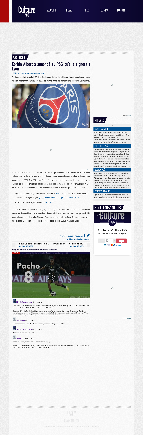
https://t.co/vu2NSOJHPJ (69, 197)
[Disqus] (51, 324)
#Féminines (69, 239)
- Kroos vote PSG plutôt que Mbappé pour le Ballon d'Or (113, 154)
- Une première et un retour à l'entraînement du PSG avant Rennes (117, 183)
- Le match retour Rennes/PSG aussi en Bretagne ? (113, 185)
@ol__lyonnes (44, 197)
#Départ (87, 239)
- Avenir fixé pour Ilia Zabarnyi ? (107, 137)
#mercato (55, 197)
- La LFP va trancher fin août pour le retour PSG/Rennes (114, 166)
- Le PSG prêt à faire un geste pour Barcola (110, 163)
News (69, 10)
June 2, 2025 (48, 202)
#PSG (58, 193)
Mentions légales (49, 426)
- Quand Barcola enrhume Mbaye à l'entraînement (114, 178)
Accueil (52, 10)
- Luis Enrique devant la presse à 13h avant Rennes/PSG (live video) (117, 135)
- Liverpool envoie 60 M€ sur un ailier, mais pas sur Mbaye (115, 156)
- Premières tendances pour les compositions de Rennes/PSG (116, 151)
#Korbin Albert (78, 239)
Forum (121, 10)
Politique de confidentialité (65, 426)
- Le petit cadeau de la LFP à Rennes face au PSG (112, 161)
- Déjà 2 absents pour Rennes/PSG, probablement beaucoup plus (116, 173)
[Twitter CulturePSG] (68, 420)
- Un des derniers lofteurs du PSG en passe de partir (113, 142)
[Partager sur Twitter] (88, 236)
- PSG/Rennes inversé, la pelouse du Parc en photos (113, 197)
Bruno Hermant (39, 73)
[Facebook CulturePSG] (64, 420)
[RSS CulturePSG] (77, 420)
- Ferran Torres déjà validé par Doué (109, 175)
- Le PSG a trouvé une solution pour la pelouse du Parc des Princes (117, 187)
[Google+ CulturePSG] (72, 420)
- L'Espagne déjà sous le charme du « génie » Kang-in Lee (115, 180)
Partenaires (95, 426)
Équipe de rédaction (83, 426)
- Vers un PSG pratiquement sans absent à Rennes (112, 140)
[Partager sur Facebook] (84, 236)
